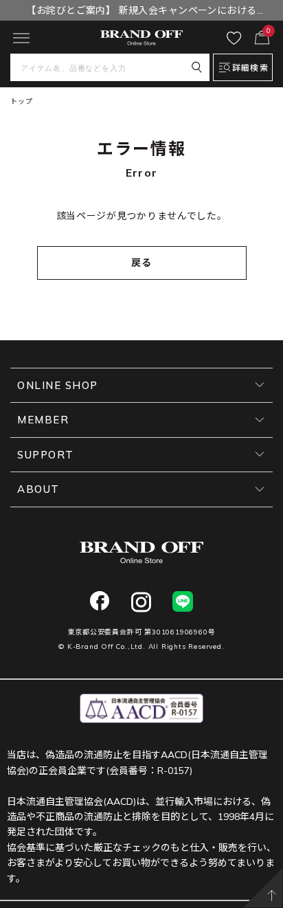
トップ (21, 101)
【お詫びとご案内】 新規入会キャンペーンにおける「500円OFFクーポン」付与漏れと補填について (141, 12)
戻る (141, 262)
